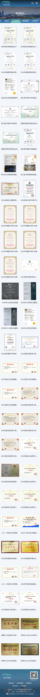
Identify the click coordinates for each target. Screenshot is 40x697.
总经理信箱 (20, 683)
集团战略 (25, 21)
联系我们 (11, 683)
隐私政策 (28, 683)
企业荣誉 (16, 21)
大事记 (7, 21)
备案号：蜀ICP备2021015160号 (20, 691)
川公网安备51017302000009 (16, 694)
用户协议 (15, 686)
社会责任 (35, 21)
